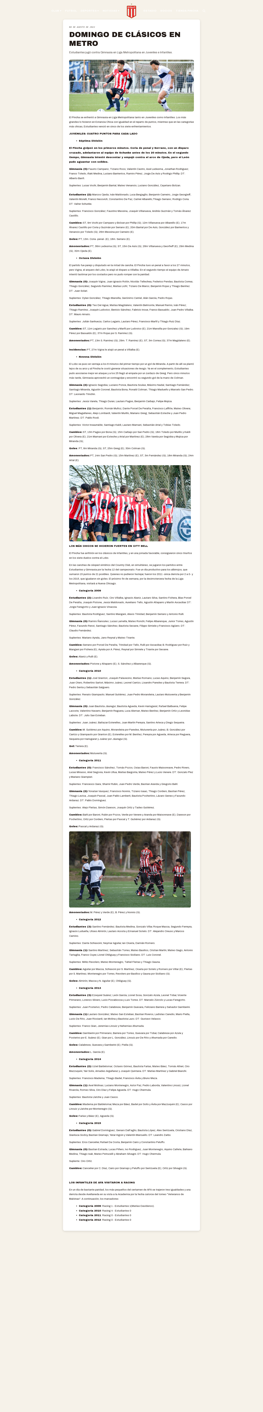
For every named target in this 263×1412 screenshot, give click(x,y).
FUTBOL (71, 10)
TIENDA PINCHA (187, 10)
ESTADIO (150, 10)
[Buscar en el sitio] (204, 10)
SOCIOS (166, 10)
